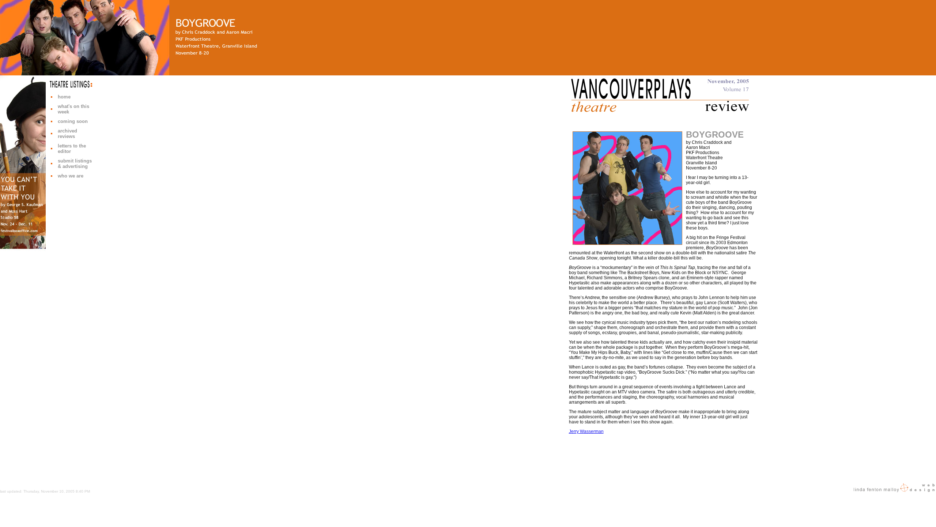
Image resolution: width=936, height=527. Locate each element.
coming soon (73, 121)
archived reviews (67, 133)
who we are (70, 176)
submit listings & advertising (75, 163)
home (64, 97)
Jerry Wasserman (586, 431)
